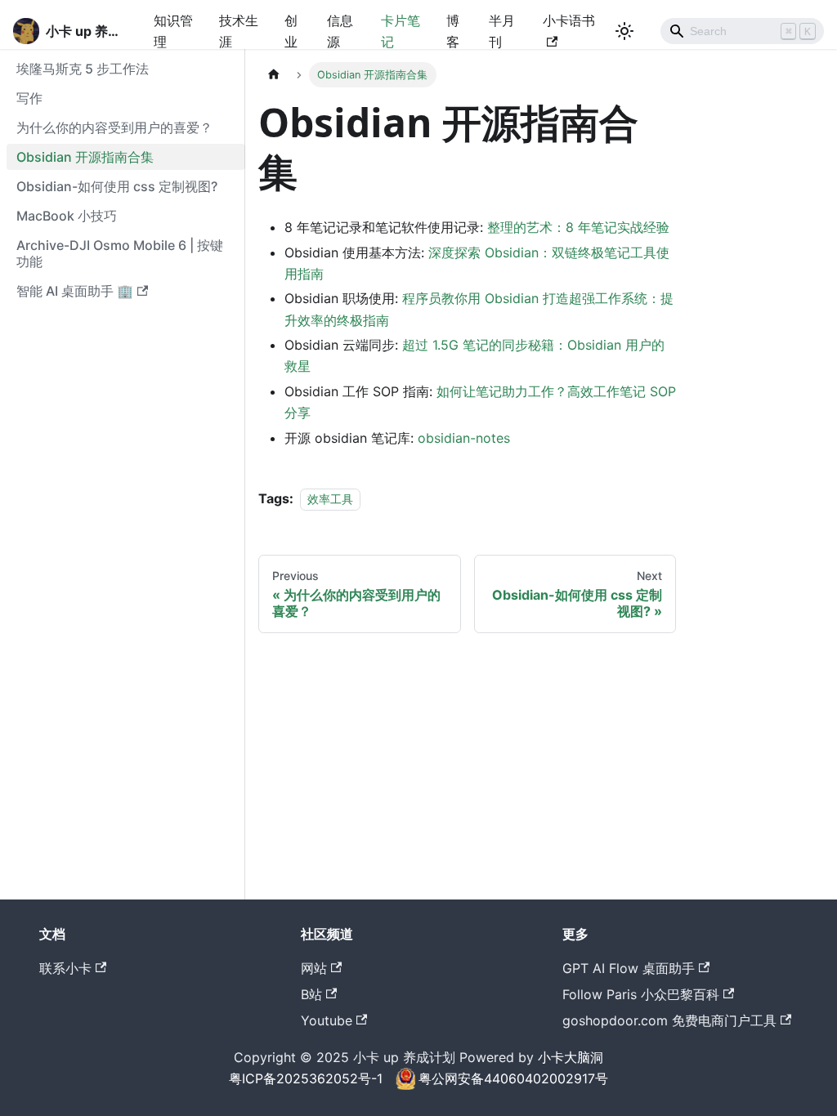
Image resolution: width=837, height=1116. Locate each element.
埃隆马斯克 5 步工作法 (82, 68)
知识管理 (173, 31)
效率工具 (330, 499)
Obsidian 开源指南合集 (85, 157)
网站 (314, 968)
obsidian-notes (464, 438)
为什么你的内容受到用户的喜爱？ (114, 127)
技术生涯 (238, 31)
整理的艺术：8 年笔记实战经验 (578, 227)
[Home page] (273, 74)
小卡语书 (569, 20)
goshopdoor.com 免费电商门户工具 (669, 1020)
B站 (311, 994)
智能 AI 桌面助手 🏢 (74, 291)
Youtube (326, 1020)
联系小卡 (65, 968)
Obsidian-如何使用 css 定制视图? (116, 186)
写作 (29, 98)
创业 (291, 31)
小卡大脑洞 (570, 1057)
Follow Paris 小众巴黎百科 (640, 994)
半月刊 (502, 31)
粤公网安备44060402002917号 (513, 1078)
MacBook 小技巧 (66, 216)
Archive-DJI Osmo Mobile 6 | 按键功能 (119, 253)
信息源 (340, 31)
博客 (452, 31)
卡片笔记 (400, 31)
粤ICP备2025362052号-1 (306, 1078)
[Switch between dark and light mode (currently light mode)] (624, 31)
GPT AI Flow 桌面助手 (628, 968)
